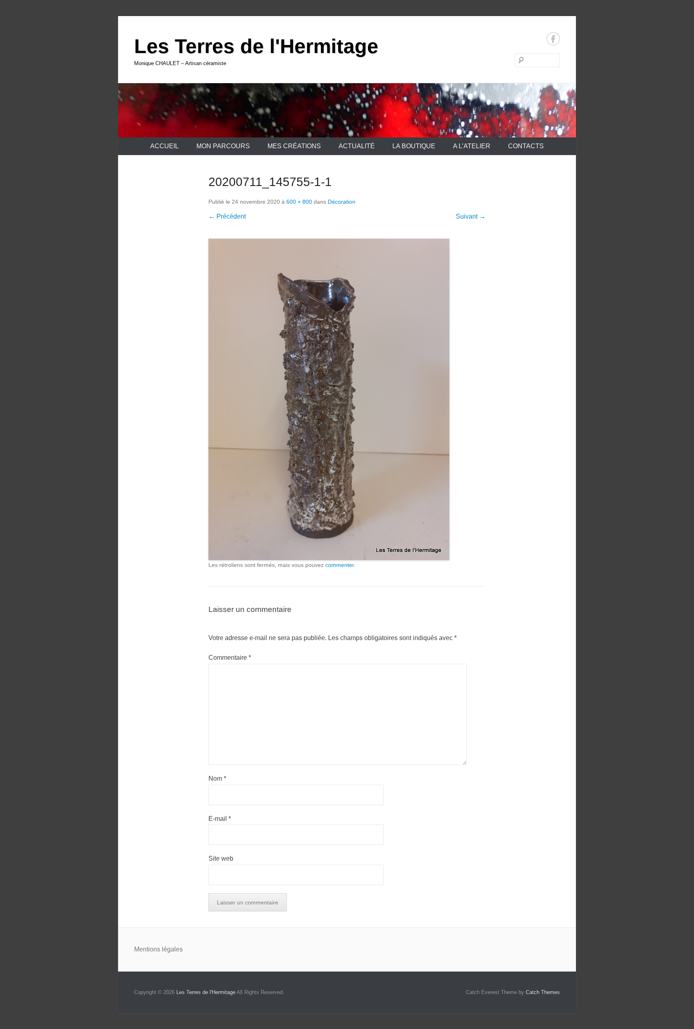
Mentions (148, 949)
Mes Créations (294, 146)
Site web (220, 858)
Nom (217, 778)
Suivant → (471, 216)
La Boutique (413, 146)
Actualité (357, 146)
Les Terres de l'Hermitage (256, 46)
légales (172, 949)
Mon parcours (223, 146)
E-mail (219, 818)
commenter (339, 565)
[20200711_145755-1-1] (347, 399)
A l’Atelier (471, 146)
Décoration (341, 201)
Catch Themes (543, 992)
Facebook (553, 38)
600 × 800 (299, 201)
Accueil (164, 146)
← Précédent (227, 216)
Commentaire (229, 657)
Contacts (526, 146)
